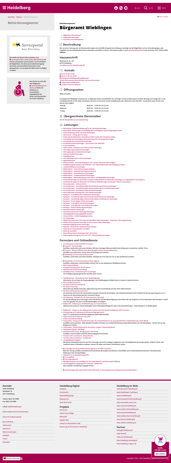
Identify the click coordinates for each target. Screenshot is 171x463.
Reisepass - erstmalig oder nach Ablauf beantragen (80, 205)
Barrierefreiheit (8, 422)
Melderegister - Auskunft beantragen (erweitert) (79, 171)
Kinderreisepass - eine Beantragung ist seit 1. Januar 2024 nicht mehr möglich (89, 163)
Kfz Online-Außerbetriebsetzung (74, 284)
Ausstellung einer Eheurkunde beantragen (77, 141)
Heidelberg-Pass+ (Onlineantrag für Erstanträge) (79, 272)
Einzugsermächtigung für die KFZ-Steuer (76, 267)
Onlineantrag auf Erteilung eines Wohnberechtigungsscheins (83, 312)
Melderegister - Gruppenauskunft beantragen (78, 175)
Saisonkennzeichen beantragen (73, 210)
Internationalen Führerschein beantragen (77, 158)
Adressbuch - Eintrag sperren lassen (75, 135)
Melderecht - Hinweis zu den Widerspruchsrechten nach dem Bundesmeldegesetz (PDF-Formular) (96, 310)
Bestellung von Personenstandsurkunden (79, 255)
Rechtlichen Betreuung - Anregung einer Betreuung (80, 331)
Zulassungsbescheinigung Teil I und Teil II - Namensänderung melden (86, 235)
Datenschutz (7, 425)
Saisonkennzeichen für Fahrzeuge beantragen (78, 212)
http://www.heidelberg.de (71, 82)
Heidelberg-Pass (68, 156)
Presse (5, 439)
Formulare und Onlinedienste (73, 39)
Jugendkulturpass (69, 160)
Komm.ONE (164, 458)
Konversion (63, 410)
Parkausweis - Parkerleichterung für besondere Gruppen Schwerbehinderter (89, 327)
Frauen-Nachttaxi (69, 145)
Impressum (6, 429)
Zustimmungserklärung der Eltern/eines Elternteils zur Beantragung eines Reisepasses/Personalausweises (101, 370)
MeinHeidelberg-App (67, 396)
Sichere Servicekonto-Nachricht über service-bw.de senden (80, 80)
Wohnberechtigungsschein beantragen (76, 225)
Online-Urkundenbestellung (72, 319)
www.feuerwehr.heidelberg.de (127, 389)
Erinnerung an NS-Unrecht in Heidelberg (73, 427)
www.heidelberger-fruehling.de (127, 392)
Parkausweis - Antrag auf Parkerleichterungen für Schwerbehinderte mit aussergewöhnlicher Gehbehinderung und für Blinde (105, 321)
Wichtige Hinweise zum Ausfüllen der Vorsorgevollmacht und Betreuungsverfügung (91, 361)
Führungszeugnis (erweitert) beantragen (77, 152)
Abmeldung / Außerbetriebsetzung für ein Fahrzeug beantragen (85, 128)
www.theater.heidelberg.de (126, 419)
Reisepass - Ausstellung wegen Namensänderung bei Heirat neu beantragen (89, 197)
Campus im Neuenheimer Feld (70, 423)
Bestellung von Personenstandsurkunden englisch (82, 261)
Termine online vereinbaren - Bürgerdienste (78, 336)
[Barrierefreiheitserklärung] (116, 8)
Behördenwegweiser (23, 23)
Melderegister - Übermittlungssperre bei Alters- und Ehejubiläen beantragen (89, 178)
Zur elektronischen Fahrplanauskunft (72, 65)
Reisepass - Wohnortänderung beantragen (77, 207)
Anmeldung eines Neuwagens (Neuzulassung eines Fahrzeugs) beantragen (88, 139)
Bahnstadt (63, 417)
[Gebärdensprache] (121, 8)
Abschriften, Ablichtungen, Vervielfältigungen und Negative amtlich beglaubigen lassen (92, 131)
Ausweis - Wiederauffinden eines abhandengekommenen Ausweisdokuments (91, 250)
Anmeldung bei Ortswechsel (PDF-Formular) (78, 244)
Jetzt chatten (160, 454)
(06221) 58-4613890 (69, 76)
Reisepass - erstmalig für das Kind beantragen (78, 203)
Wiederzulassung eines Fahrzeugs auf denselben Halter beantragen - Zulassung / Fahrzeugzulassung (97, 220)
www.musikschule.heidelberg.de (128, 409)
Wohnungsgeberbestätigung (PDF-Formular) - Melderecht (82, 364)
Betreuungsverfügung (70, 265)
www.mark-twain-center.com (126, 402)
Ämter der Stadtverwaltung (12, 417)
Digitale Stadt (64, 420)
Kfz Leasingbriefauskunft (71, 282)
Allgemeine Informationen (72, 35)
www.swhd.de (121, 434)
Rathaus (19, 17)
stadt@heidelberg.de (14, 407)
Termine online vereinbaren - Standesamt (77, 338)
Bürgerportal (64, 399)
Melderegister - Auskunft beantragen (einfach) (78, 169)
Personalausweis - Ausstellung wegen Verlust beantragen (82, 190)
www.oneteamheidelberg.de (126, 412)
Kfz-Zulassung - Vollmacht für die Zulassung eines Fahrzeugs (83, 297)
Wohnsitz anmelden (70, 231)
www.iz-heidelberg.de (124, 396)
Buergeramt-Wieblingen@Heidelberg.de (75, 78)
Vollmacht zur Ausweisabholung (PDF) (76, 355)
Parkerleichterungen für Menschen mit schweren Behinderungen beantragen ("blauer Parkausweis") (97, 182)
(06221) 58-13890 (68, 74)
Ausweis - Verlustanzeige (73, 246)
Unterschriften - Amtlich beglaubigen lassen (78, 216)
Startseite (11, 17)
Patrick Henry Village (67, 413)
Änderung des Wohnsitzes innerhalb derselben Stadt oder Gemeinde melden (89, 137)
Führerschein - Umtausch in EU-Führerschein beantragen (82, 148)
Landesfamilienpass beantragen (74, 167)
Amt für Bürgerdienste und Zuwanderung (74, 120)
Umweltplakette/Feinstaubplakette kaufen (77, 214)
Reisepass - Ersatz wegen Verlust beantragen (78, 201)
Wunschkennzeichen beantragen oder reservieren (80, 233)
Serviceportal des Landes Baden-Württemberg (27, 60)
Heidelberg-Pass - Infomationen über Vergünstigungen (81, 278)
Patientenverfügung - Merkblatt (74, 329)
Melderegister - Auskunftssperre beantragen (78, 173)
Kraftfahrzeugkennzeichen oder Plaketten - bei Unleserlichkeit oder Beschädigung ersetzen (94, 165)
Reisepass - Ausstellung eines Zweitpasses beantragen (81, 195)
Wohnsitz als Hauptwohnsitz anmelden (76, 229)
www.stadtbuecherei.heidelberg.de (128, 416)
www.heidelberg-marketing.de (127, 440)
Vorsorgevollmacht (71, 359)
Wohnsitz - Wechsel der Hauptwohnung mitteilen (79, 227)
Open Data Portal (65, 402)
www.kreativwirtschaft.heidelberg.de (129, 399)
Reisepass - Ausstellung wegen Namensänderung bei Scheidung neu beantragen (90, 199)
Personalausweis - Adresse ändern (75, 184)
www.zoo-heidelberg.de (125, 437)
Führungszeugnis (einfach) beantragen (76, 150)
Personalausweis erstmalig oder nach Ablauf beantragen (82, 192)
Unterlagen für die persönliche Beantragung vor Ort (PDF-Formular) (88, 349)
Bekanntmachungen (9, 432)
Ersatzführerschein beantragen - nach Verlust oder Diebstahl (83, 143)
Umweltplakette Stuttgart (71, 340)
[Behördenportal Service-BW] (28, 47)
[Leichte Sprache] (126, 8)
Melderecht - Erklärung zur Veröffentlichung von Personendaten (85, 304)
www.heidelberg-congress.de (126, 444)
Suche (151, 8)
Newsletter (6, 442)
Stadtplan (6, 435)
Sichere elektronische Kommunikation (15, 412)
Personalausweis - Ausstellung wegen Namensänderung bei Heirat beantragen (89, 186)
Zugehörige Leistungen (71, 37)
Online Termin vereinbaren (71, 85)
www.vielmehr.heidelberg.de (126, 423)
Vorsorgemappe (68, 218)
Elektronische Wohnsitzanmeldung (75, 269)
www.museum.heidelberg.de (126, 406)
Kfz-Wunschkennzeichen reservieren (75, 291)
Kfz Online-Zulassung (70, 287)
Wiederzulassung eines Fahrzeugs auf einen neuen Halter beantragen (86, 222)
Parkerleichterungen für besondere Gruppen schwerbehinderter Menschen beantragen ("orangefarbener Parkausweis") (104, 180)
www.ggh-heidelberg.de (125, 430)
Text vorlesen (163, 17)
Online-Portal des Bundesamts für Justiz (76, 317)
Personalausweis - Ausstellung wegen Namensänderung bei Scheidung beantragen (91, 188)
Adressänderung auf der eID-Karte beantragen (79, 133)
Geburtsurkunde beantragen (73, 154)
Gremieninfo (64, 392)
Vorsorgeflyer (69, 357)
